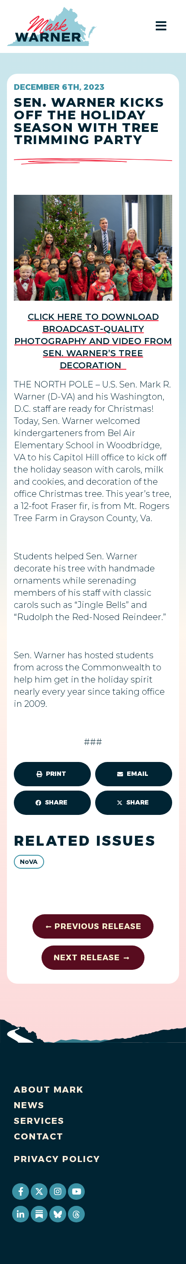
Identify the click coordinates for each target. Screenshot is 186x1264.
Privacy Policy (57, 1159)
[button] (52, 774)
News (29, 1105)
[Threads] (76, 1214)
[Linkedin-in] (20, 1214)
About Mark (49, 1089)
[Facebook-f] (20, 1191)
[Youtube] (76, 1191)
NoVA (29, 862)
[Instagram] (57, 1191)
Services (39, 1121)
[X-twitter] (39, 1191)
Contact (39, 1136)
